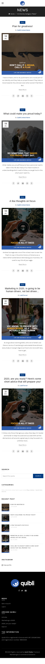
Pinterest (27, 96)
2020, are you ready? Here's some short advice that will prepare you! (22, 380)
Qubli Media (29, 652)
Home (12, 14)
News (22, 22)
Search (38, 476)
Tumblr (31, 96)
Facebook (13, 96)
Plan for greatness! (22, 26)
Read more (22, 90)
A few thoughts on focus (22, 201)
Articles (4, 617)
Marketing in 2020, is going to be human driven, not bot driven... (22, 290)
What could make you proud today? (22, 113)
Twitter (18, 96)
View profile (7, 565)
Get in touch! (6, 604)
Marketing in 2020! (8, 620)
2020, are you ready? (9, 623)
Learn (4, 607)
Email (22, 96)
